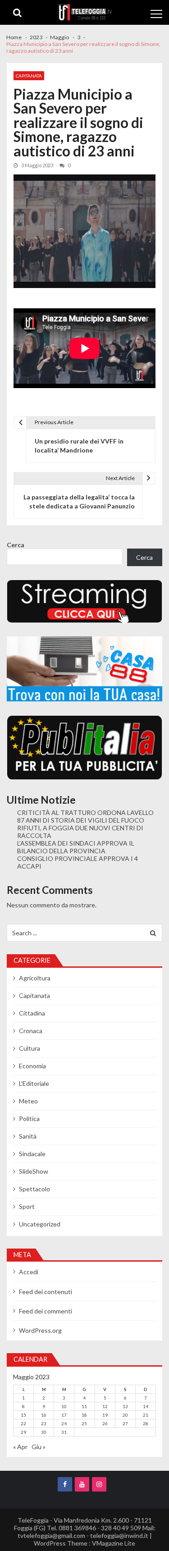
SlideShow (33, 1171)
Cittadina (32, 1013)
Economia (32, 1066)
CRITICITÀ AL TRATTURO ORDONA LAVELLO (85, 812)
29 (23, 1432)
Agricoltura (34, 978)
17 (64, 1415)
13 (125, 1406)
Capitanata (29, 75)
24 (64, 1423)
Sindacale (32, 1154)
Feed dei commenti (45, 1311)
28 (145, 1423)
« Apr (20, 1446)
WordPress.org (40, 1330)
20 (125, 1415)
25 (84, 1423)
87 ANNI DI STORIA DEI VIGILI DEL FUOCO (80, 820)
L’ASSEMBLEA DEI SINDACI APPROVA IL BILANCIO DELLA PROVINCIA (75, 847)
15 (23, 1415)
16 (43, 1415)
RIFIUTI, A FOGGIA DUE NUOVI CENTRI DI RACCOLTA (80, 831)
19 (105, 1415)
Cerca (15, 545)
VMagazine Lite (113, 1543)
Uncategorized (39, 1224)
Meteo (28, 1101)
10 (64, 1406)
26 (105, 1423)
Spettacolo (34, 1189)
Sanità (28, 1136)
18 (84, 1415)
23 (43, 1423)
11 (84, 1406)
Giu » (39, 1446)
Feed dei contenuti (45, 1291)
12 (105, 1406)
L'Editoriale (34, 1083)
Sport (27, 1206)
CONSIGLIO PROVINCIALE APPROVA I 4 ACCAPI (77, 862)
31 (64, 1432)
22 (23, 1423)
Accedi (28, 1272)
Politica (29, 1118)
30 (43, 1432)
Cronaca (30, 1030)
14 (145, 1406)
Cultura (29, 1048)
